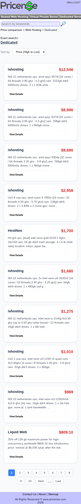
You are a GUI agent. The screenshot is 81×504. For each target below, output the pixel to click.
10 (29, 481)
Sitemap (53, 494)
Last (58, 481)
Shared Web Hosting (14, 16)
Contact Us (29, 494)
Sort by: (5, 51)
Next (41, 481)
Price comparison (11, 29)
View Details (16, 94)
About (42, 494)
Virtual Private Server (44, 16)
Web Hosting (33, 29)
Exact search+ (9, 38)
